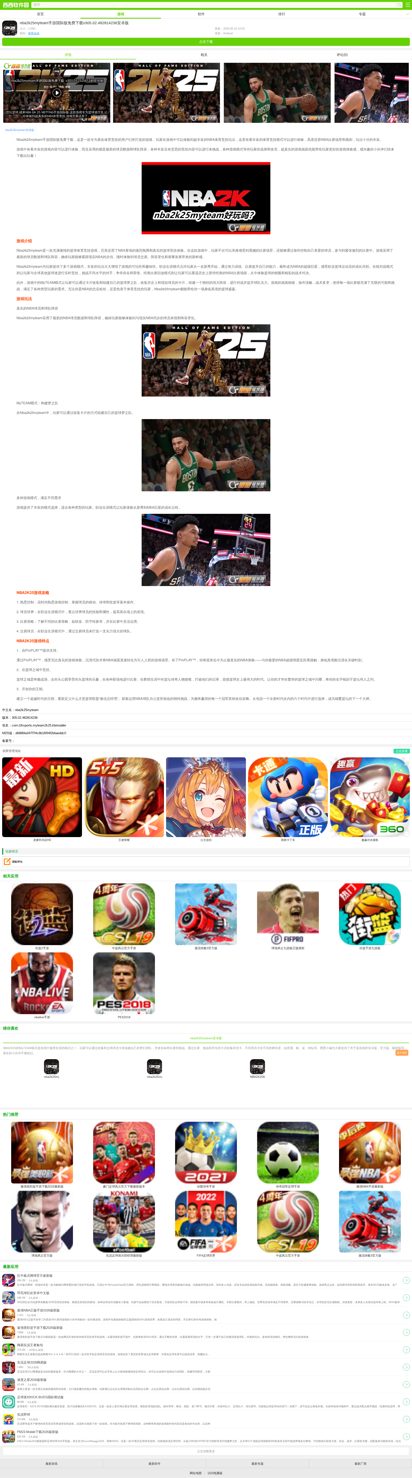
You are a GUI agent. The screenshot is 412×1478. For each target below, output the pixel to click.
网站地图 (196, 1473)
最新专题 (257, 1463)
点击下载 (206, 42)
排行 (281, 14)
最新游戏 (51, 1463)
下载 (406, 1280)
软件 (201, 14)
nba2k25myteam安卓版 (19, 130)
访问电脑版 (215, 1473)
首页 (40, 14)
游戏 (120, 14)
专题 (362, 14)
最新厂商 (360, 1463)
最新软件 (154, 1463)
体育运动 (33, 33)
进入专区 (402, 1052)
